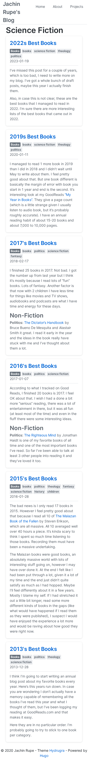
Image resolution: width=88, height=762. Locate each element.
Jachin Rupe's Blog (11, 12)
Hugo (44, 755)
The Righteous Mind (40, 435)
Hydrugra (57, 750)
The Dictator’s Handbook (44, 322)
